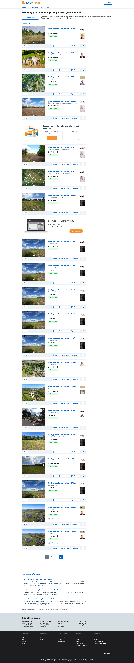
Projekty (24, 641)
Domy (23, 639)
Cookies (96, 639)
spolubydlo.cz (43, 637)
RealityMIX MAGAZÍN (81, 646)
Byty (23, 637)
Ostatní (23, 648)
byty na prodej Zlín (82, 621)
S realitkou (52, 138)
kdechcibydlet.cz (44, 639)
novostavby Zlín (81, 625)
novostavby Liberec (45, 623)
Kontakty (78, 641)
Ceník (77, 639)
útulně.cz (60, 639)
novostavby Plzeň (26, 625)
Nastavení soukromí (99, 641)
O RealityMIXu (97, 637)
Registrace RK (79, 643)
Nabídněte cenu (53, 36)
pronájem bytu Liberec (46, 621)
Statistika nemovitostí (81, 637)
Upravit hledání (30, 18)
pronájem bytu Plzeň (27, 623)
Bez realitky (73, 138)
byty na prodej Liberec (27, 626)
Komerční (24, 646)
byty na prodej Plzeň (27, 621)
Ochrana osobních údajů (100, 643)
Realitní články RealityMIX (64, 637)
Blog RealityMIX (62, 641)
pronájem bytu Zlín (82, 623)
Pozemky (24, 643)
